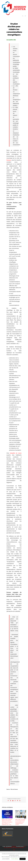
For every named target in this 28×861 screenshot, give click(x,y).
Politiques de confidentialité (19, 847)
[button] (3, 818)
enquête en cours (15, 453)
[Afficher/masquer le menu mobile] (25, 16)
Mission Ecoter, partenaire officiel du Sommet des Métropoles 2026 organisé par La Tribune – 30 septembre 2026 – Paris (7, 822)
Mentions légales (10, 847)
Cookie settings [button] (14, 858)
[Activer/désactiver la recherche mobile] (22, 16)
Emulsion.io (14, 846)
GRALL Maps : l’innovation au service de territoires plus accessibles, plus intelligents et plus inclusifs (20, 822)
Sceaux (9, 160)
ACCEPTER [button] (22, 858)
